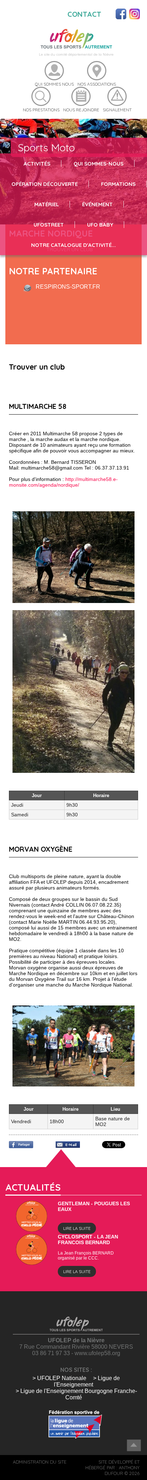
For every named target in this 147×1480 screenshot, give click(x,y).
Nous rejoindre (81, 109)
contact (84, 14)
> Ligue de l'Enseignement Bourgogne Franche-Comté (76, 1394)
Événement (97, 204)
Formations (118, 184)
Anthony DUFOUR (122, 1470)
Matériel (46, 204)
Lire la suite (77, 1228)
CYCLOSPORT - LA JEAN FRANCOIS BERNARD (88, 1239)
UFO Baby (100, 224)
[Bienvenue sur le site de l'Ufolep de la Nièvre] (76, 38)
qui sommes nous (54, 84)
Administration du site (39, 1462)
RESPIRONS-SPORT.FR (68, 287)
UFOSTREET (49, 224)
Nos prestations (41, 109)
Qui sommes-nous (98, 163)
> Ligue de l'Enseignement (87, 1381)
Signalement (117, 109)
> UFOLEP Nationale (59, 1378)
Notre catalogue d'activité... (73, 245)
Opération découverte (44, 184)
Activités (37, 163)
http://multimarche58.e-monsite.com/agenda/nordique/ (63, 482)
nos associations (96, 84)
